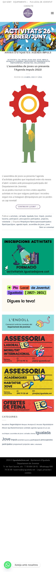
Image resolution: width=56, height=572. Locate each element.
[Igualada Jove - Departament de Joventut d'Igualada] (28, 13)
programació (18, 444)
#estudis (39, 424)
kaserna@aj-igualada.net (24, 470)
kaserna (27, 440)
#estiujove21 (32, 424)
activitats (27, 428)
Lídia (40, 77)
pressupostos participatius (29, 219)
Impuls (14, 440)
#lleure (4, 428)
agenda (34, 428)
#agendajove (15, 424)
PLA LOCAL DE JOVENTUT (41, 2)
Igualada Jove (34, 60)
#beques (24, 424)
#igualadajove (48, 424)
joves (48, 224)
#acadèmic (5, 424)
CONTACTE (28, 6)
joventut (21, 440)
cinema (32, 433)
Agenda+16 (41, 428)
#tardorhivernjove (17, 428)
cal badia (27, 433)
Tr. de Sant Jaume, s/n (13, 466)
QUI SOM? (7, 2)
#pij (9, 428)
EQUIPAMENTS (19, 2)
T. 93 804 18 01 (31, 466)
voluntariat (38, 444)
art (46, 428)
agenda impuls (22, 224)
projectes (26, 444)
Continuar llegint (28, 207)
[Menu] (52, 13)
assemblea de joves (16, 433)
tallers (32, 444)
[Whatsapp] (7, 565)
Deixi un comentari (46, 227)
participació (35, 440)
